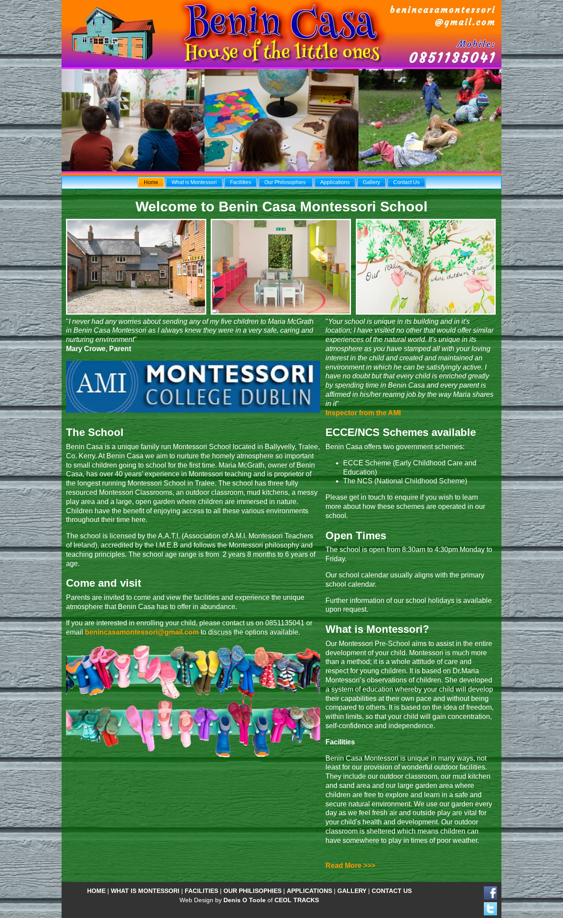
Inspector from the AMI (363, 413)
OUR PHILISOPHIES (252, 890)
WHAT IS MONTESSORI (145, 890)
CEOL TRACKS (296, 899)
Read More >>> (350, 865)
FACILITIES (201, 890)
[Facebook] (490, 897)
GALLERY (351, 890)
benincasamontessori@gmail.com (142, 632)
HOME (96, 890)
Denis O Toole (244, 899)
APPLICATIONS (309, 890)
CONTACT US (392, 890)
